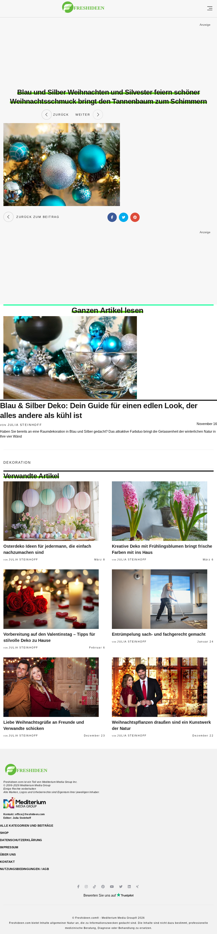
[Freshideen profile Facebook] (79, 887)
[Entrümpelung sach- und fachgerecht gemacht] (163, 599)
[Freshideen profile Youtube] (112, 887)
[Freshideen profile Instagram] (87, 887)
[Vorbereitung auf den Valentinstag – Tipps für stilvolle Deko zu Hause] (54, 599)
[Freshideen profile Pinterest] (103, 887)
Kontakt (7, 861)
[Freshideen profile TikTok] (95, 887)
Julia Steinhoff (25, 424)
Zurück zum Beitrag (36, 217)
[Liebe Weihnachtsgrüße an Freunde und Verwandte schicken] (54, 687)
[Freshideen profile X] (121, 887)
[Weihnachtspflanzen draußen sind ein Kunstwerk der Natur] (163, 687)
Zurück (60, 114)
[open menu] (210, 8)
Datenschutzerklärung (21, 840)
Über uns (8, 854)
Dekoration (17, 462)
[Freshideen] (83, 9)
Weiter (84, 114)
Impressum (9, 847)
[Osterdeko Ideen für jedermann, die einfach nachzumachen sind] (54, 511)
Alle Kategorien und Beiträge (26, 825)
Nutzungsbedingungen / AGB (24, 869)
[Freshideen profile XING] (138, 887)
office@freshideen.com (30, 814)
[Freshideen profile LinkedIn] (130, 887)
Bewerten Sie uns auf (100, 895)
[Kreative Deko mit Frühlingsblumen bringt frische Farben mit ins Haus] (163, 511)
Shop (4, 832)
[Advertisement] (108, 53)
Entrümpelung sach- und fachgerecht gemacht (159, 634)
